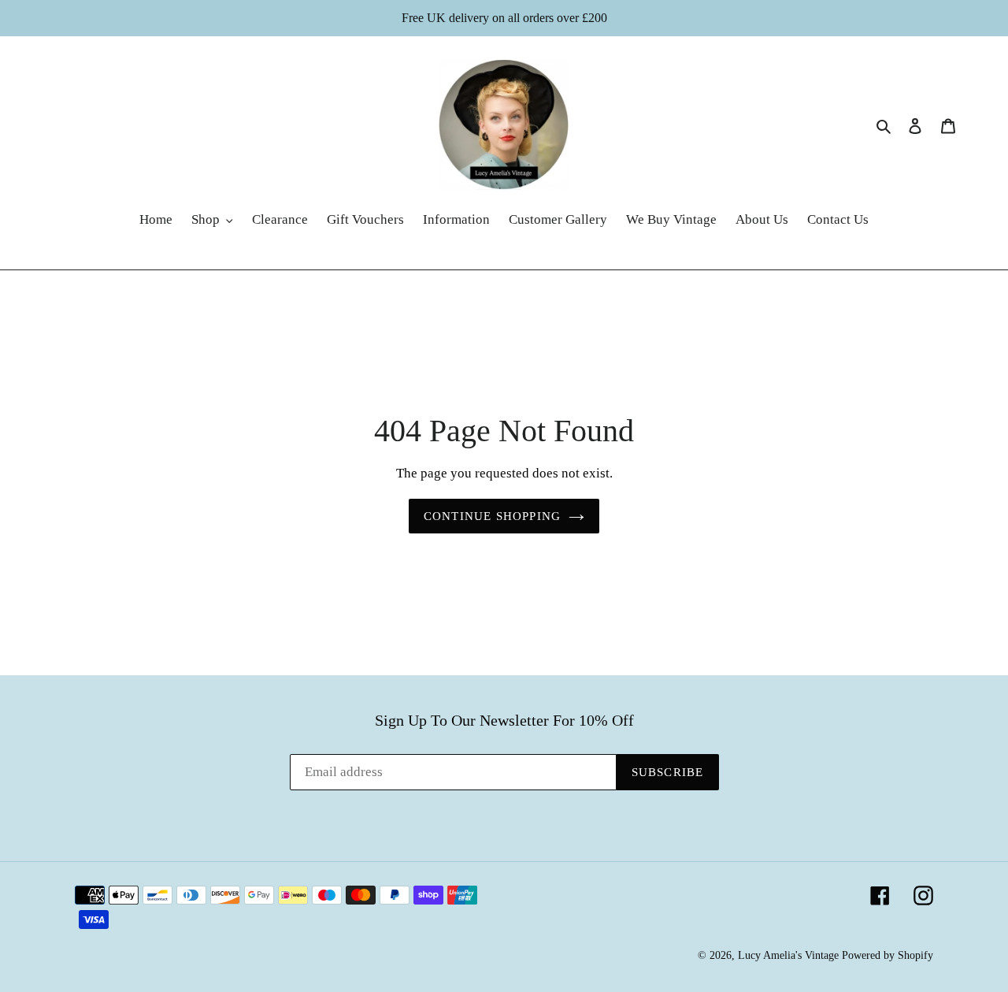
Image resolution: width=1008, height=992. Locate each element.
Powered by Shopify (887, 955)
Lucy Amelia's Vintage (788, 955)
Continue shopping (492, 516)
